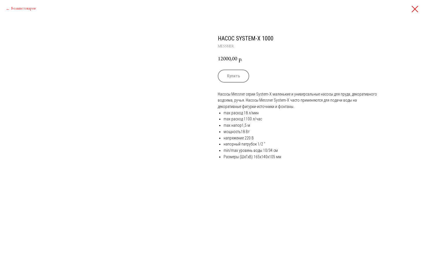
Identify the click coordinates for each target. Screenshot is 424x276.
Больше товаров (23, 9)
